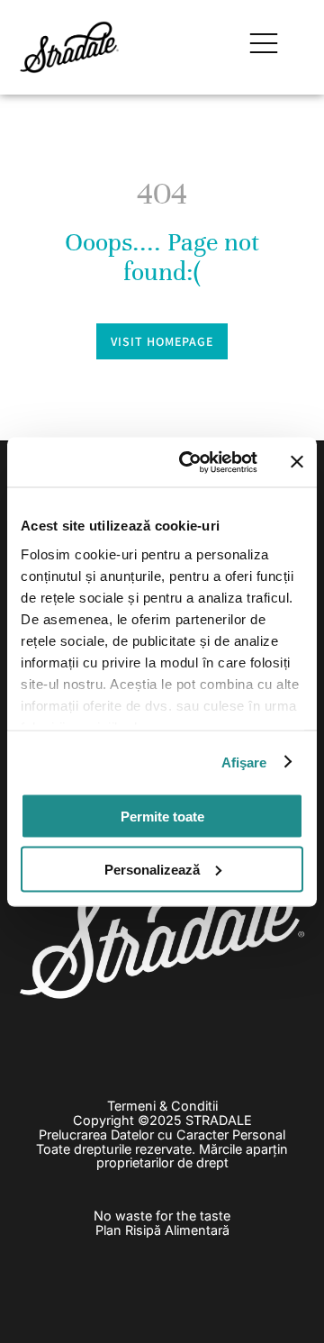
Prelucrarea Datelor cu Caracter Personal (162, 1134)
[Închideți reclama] (297, 462)
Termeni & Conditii (162, 1105)
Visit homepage (162, 341)
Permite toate (162, 816)
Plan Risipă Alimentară (162, 1230)
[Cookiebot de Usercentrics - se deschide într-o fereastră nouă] (189, 462)
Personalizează (152, 868)
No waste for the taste (162, 1215)
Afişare (244, 761)
